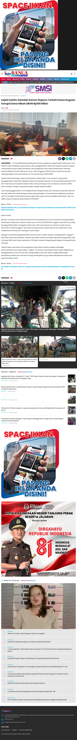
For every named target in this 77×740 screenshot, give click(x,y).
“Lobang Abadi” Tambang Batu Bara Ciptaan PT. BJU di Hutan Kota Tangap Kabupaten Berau (40, 650)
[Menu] (2, 73)
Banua (3, 108)
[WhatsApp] (67, 158)
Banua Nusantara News (10, 95)
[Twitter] (63, 158)
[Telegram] (70, 158)
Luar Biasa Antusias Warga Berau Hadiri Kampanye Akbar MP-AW (31, 691)
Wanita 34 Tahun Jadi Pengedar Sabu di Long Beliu (26, 634)
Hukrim (23, 95)
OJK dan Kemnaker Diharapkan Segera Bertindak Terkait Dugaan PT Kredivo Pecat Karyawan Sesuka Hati (38, 675)
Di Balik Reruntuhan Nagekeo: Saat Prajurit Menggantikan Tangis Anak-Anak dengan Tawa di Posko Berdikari (32, 420)
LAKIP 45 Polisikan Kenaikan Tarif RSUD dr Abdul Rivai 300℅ (29, 642)
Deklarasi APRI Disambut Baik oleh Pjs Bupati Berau (26, 683)
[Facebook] (59, 158)
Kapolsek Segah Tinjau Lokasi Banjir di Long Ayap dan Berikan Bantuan (33, 658)
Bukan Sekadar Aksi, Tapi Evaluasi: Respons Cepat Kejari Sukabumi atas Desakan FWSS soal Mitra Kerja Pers (38, 208)
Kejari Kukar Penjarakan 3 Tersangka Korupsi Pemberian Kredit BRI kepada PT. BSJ (37, 667)
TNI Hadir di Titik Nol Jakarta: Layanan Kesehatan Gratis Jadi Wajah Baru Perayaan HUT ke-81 (38, 268)
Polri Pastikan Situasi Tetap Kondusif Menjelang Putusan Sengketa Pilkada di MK (37, 700)
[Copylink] (74, 158)
